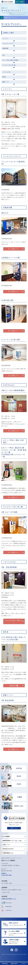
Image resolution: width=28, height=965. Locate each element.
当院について (12, 13)
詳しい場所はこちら (13, 249)
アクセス (23, 963)
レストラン (5, 38)
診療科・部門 (14, 963)
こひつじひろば (6, 72)
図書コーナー (5, 82)
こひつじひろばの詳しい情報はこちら (13, 621)
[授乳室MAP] (12, 685)
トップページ (5, 13)
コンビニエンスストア (8, 43)
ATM (3, 55)
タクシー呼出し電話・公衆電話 (10, 60)
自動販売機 (5, 48)
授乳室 (4, 77)
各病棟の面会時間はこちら (8, 898)
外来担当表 (5, 963)
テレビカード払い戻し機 (8, 65)
